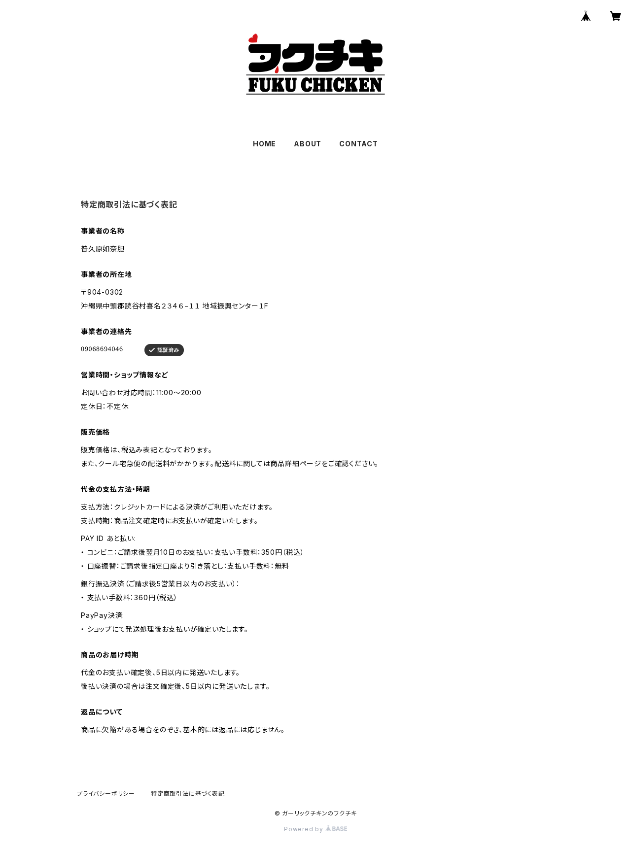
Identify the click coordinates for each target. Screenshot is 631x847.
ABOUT (307, 143)
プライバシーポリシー (106, 793)
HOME (264, 143)
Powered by (304, 829)
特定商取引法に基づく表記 (188, 793)
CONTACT (358, 143)
